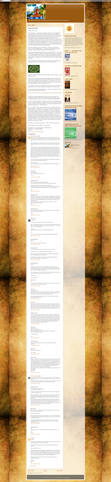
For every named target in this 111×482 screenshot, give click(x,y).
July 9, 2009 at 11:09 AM (35, 383)
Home (45, 470)
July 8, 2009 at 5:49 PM (35, 323)
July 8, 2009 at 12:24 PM (35, 285)
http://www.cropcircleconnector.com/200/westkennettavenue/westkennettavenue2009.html (45, 92)
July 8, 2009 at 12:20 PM (35, 259)
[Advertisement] (70, 155)
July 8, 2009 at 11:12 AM (35, 235)
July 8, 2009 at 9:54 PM (35, 337)
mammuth (59, 477)
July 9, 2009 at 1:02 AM (35, 345)
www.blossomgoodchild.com (74, 45)
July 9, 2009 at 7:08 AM (35, 372)
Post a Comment (33, 466)
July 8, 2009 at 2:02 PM (35, 298)
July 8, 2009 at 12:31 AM (35, 177)
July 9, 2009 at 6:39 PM (35, 405)
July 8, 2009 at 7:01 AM (35, 215)
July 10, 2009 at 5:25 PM (35, 434)
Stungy (32, 218)
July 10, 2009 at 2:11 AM (35, 423)
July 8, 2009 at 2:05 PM (35, 309)
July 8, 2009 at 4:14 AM (35, 205)
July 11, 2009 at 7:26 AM (35, 463)
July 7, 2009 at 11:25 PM (35, 167)
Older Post (59, 470)
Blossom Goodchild (75, 144)
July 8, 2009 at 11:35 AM (35, 244)
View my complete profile (74, 148)
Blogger (67, 477)
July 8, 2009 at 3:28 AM (35, 191)
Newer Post (31, 470)
